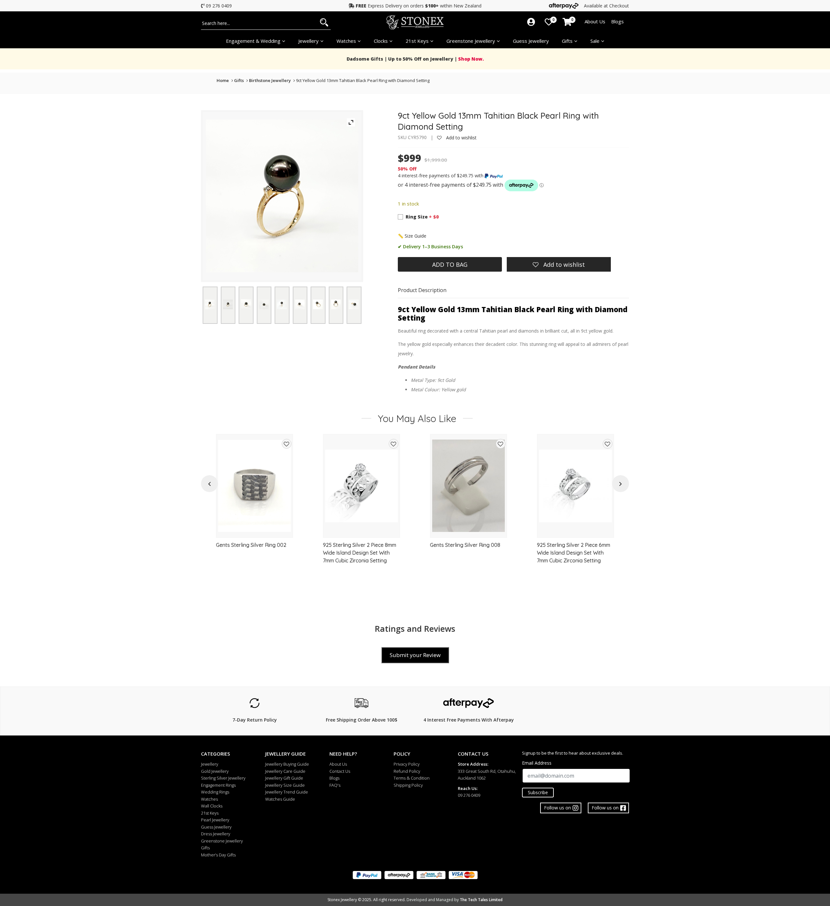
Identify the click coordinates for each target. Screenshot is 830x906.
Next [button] (621, 484)
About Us (595, 21)
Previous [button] (209, 484)
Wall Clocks (211, 806)
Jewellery (308, 41)
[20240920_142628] (300, 304)
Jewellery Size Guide (285, 785)
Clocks (381, 41)
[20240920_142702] (354, 304)
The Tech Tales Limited (481, 899)
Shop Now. (470, 59)
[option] (254, 511)
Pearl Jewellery (215, 820)
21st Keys (417, 41)
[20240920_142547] (246, 304)
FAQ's (334, 785)
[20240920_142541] (228, 304)
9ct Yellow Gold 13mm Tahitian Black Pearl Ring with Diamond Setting (363, 80)
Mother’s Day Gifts (218, 855)
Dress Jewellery (215, 834)
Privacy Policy (407, 764)
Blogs (617, 21)
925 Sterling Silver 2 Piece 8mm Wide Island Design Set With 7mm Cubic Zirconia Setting (359, 553)
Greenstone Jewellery (470, 41)
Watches (209, 799)
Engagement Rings (218, 785)
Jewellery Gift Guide (284, 778)
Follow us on (605, 808)
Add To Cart (254, 530)
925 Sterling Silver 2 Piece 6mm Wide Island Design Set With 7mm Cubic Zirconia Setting (573, 553)
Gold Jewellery (215, 771)
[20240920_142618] (282, 304)
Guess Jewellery (531, 41)
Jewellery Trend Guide (286, 792)
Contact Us (339, 771)
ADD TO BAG (450, 264)
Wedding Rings (215, 792)
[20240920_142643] (318, 304)
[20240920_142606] (210, 304)
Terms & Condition (412, 778)
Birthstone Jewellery (270, 80)
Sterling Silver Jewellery (223, 778)
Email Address (536, 763)
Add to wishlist (461, 138)
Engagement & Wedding (253, 41)
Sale (594, 41)
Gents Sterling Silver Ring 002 (251, 545)
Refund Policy (407, 771)
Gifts (567, 41)
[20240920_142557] (264, 304)
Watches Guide (280, 799)
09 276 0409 (219, 6)
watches (346, 41)
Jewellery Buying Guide (287, 764)
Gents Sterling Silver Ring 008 (465, 545)
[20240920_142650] (336, 304)
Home (223, 80)
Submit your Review (415, 655)
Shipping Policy (408, 785)
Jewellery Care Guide (285, 771)
